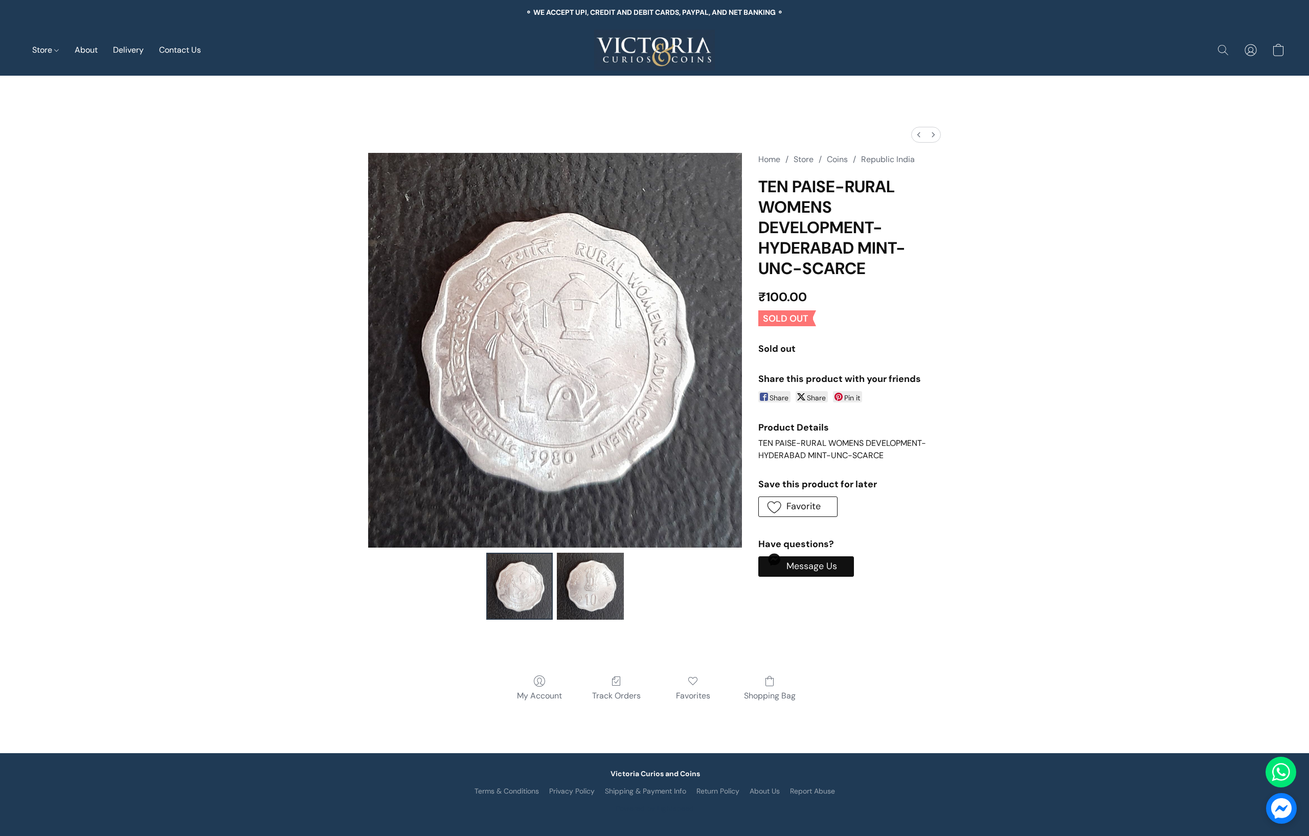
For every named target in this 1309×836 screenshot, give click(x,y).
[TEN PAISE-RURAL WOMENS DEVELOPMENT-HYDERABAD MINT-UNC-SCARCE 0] (519, 586)
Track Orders (616, 695)
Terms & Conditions (507, 791)
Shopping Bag (770, 695)
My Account (539, 695)
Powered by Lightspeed (655, 808)
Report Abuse (812, 791)
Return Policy (717, 791)
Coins (837, 159)
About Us (765, 791)
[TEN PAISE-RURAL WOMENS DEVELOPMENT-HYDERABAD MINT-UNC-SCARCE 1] (590, 586)
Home (769, 159)
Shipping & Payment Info (645, 791)
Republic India (888, 159)
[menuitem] (919, 134)
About (86, 49)
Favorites (693, 695)
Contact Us (180, 49)
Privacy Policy (572, 791)
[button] (654, 50)
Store (43, 49)
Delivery (128, 49)
